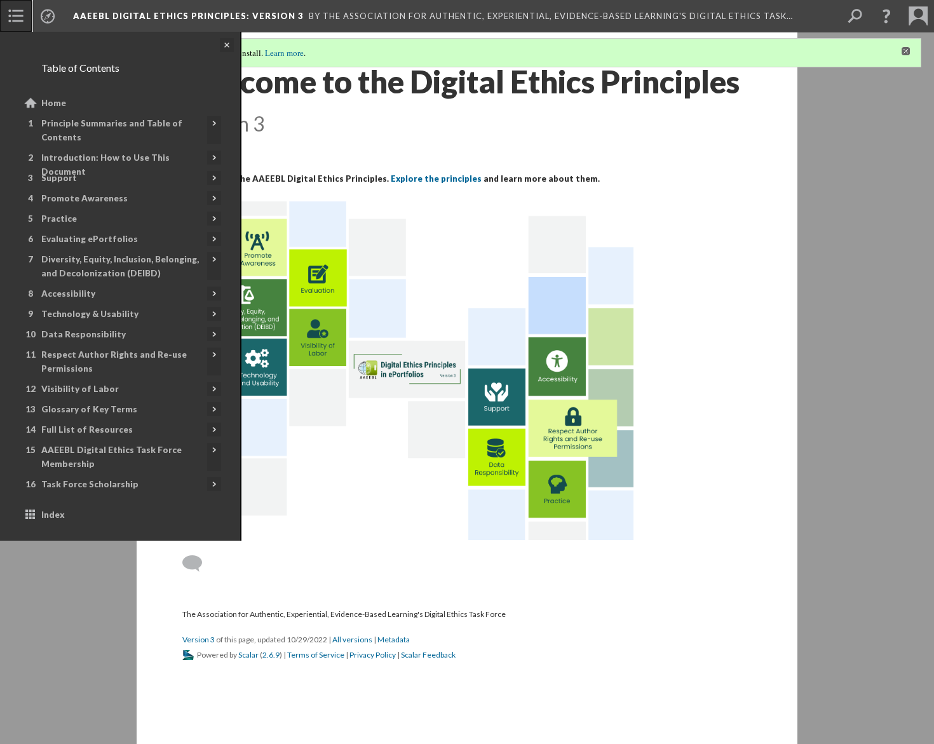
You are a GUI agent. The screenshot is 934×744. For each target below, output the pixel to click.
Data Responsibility (83, 334)
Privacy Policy (372, 654)
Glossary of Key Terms (89, 409)
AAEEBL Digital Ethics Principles (188, 16)
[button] (886, 16)
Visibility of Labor (80, 389)
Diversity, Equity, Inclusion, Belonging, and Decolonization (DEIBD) (120, 266)
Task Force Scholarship (90, 484)
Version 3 (198, 639)
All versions (352, 639)
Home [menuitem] (53, 103)
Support (59, 178)
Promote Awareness (84, 198)
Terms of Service (315, 654)
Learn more (284, 52)
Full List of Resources (87, 429)
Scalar (248, 654)
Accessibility (68, 293)
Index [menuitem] (53, 515)
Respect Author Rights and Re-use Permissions (114, 361)
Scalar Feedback (428, 654)
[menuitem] (16, 16)
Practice (59, 218)
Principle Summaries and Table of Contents (111, 130)
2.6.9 (271, 654)
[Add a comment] (197, 563)
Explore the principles (436, 178)
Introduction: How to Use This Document (105, 164)
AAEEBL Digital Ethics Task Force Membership (111, 457)
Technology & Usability (90, 314)
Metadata (393, 639)
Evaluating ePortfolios (89, 239)
